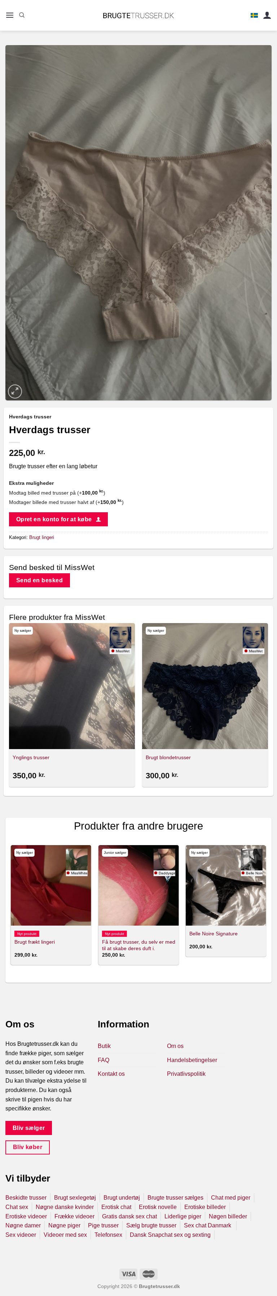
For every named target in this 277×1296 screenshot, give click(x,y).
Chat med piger (230, 1198)
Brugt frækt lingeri (34, 942)
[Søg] (22, 15)
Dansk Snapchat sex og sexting (170, 1235)
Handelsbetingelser (192, 1060)
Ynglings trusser (31, 757)
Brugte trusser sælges (175, 1198)
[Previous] (11, 907)
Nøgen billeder (228, 1216)
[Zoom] (15, 391)
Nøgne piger (64, 1225)
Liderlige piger (182, 1216)
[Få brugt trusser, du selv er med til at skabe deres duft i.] (138, 885)
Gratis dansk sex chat (129, 1216)
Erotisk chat (116, 1207)
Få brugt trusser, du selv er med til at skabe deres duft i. (138, 945)
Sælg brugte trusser (151, 1225)
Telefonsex (108, 1235)
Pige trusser (103, 1225)
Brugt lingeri (41, 537)
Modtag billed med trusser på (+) (57, 493)
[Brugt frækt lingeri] (51, 885)
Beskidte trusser (26, 1198)
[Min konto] (267, 15)
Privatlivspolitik (186, 1074)
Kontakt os (111, 1074)
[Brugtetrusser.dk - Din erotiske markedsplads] (138, 15)
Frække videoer (74, 1216)
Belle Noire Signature (213, 933)
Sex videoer (20, 1235)
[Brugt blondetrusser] (205, 686)
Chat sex (16, 1207)
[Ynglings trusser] (72, 686)
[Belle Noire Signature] (226, 885)
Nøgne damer (23, 1225)
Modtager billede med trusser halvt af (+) (66, 502)
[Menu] (9, 15)
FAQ (103, 1060)
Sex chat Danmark (208, 1225)
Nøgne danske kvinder (65, 1207)
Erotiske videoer (26, 1216)
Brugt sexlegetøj (75, 1198)
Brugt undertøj (122, 1198)
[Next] (265, 907)
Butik (104, 1046)
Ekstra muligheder (31, 483)
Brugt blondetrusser (168, 757)
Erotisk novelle (158, 1207)
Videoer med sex (65, 1235)
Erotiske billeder (205, 1207)
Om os (175, 1046)
